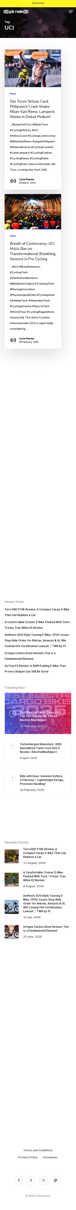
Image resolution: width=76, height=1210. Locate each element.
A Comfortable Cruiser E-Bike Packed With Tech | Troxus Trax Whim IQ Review (38, 624)
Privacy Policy (27, 1157)
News (13, 93)
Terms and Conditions (38, 1150)
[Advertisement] (38, 819)
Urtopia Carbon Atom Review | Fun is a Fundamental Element (30, 655)
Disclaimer (50, 1157)
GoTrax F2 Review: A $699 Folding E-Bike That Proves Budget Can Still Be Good (35, 668)
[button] (71, 11)
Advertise (38, 3)
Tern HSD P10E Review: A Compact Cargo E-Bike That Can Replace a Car (37, 612)
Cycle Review (26, 179)
